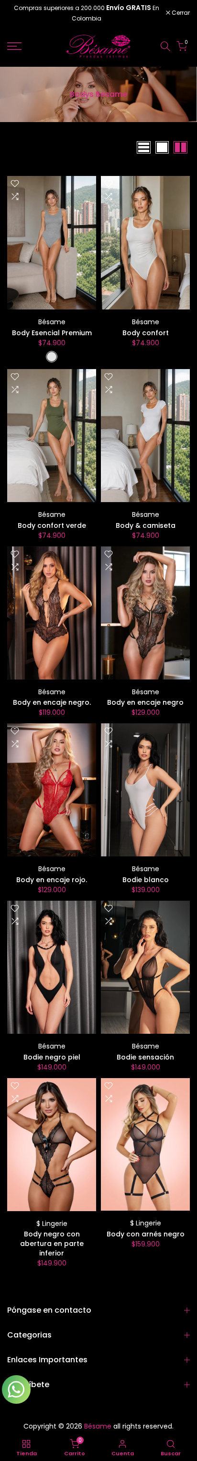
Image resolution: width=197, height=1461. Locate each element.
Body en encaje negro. (52, 702)
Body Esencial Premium (52, 333)
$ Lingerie (51, 1223)
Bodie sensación (145, 1057)
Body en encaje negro (145, 702)
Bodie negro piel (51, 1057)
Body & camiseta (145, 525)
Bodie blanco (145, 880)
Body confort (145, 333)
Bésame (52, 322)
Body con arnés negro (146, 1234)
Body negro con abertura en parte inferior (52, 1243)
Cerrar (180, 13)
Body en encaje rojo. (51, 880)
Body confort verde (52, 525)
